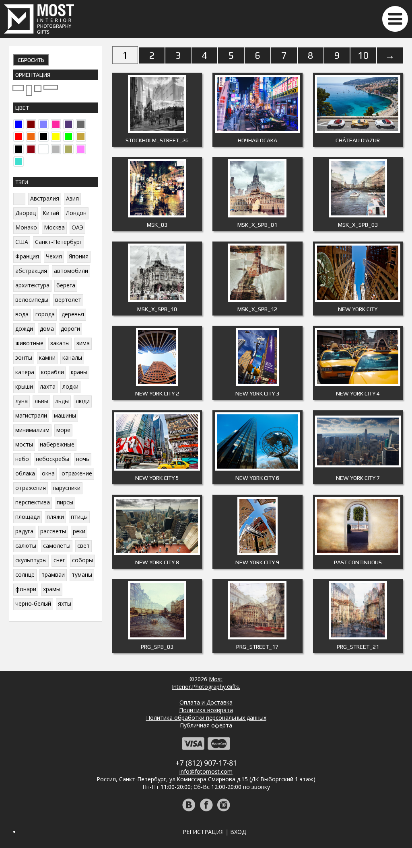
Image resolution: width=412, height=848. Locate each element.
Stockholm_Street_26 (157, 140)
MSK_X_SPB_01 (257, 224)
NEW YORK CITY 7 (358, 478)
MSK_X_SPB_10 (157, 309)
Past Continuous (358, 562)
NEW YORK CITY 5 (157, 478)
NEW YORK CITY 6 (257, 478)
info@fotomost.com (206, 771)
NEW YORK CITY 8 (157, 562)
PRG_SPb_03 (157, 646)
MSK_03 (157, 224)
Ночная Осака (257, 140)
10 (363, 55)
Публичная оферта (206, 725)
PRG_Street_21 (358, 646)
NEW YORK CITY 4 (358, 393)
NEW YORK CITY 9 (257, 562)
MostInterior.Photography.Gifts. (206, 682)
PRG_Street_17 (257, 646)
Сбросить (31, 60)
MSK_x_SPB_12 (257, 309)
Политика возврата (206, 710)
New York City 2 (157, 393)
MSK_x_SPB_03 (358, 224)
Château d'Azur (358, 140)
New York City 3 (257, 393)
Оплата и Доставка (206, 702)
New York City (357, 309)
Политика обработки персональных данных (206, 717)
